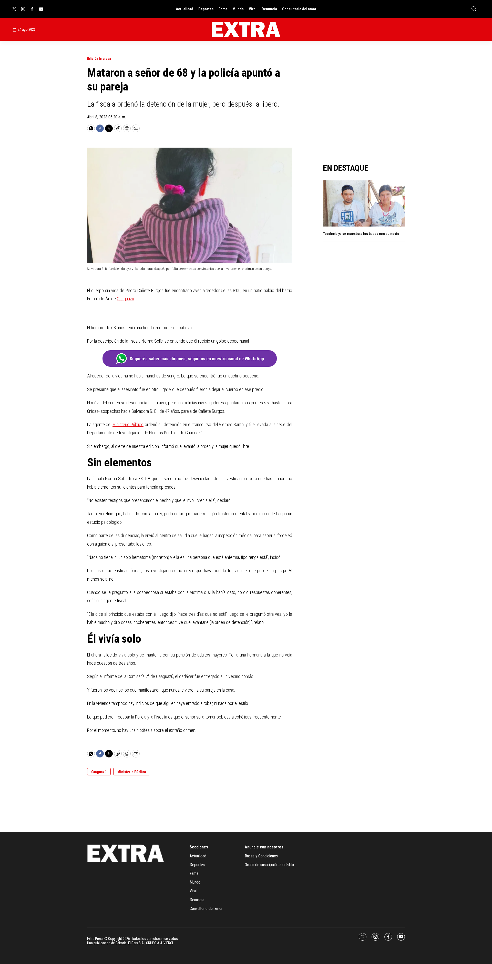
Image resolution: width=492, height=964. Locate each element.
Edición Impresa (99, 58)
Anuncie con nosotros (264, 847)
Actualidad (184, 9)
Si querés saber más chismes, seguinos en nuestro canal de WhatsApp (197, 358)
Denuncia (269, 9)
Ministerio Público (128, 424)
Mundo (238, 9)
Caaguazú (125, 298)
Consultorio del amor (299, 9)
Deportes (205, 9)
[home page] (246, 29)
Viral (253, 9)
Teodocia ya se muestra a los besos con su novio (361, 234)
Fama (223, 9)
